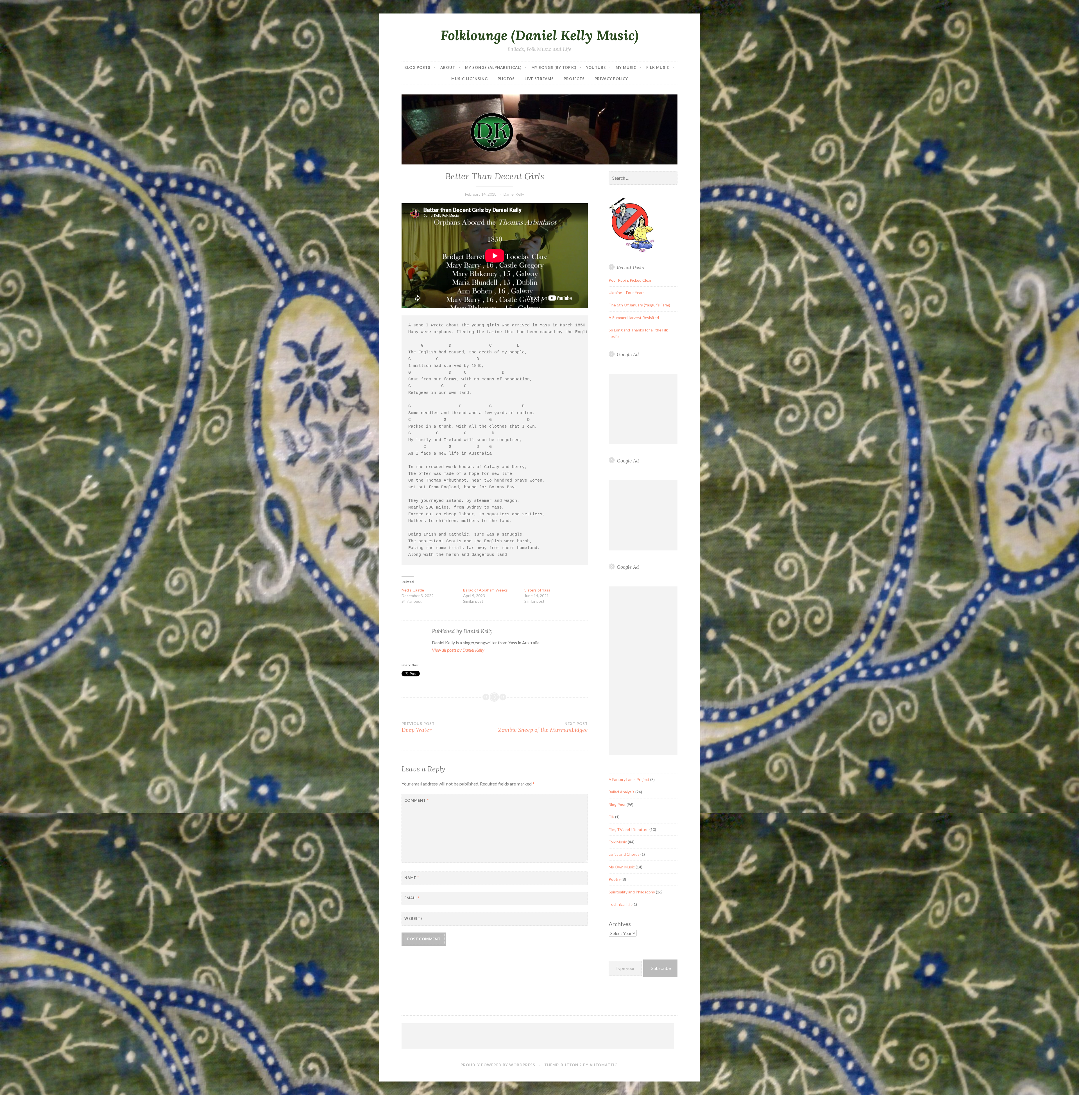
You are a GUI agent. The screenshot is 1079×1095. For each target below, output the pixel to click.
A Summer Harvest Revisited (634, 317)
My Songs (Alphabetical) (493, 67)
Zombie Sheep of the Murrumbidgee (543, 727)
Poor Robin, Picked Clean (630, 280)
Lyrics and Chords (624, 854)
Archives (620, 923)
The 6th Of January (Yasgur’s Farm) (639, 304)
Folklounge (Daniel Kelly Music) (539, 35)
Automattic (603, 1065)
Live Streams (539, 78)
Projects (574, 78)
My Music (626, 67)
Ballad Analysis (621, 791)
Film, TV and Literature (629, 829)
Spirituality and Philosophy (632, 891)
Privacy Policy (611, 78)
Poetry (615, 879)
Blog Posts (417, 67)
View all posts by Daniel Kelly (458, 650)
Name (411, 877)
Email (412, 898)
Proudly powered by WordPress (498, 1065)
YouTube (596, 67)
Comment (416, 800)
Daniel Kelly (514, 194)
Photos (506, 78)
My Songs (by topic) (553, 67)
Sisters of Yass (537, 590)
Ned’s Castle (413, 590)
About (447, 67)
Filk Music (658, 67)
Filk (611, 816)
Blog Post (617, 804)
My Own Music (622, 866)
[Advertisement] (644, 409)
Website (413, 918)
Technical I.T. (620, 904)
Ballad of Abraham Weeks (485, 590)
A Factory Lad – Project (629, 779)
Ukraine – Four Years (627, 292)
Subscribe (661, 968)
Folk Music (618, 841)
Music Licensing (469, 78)
